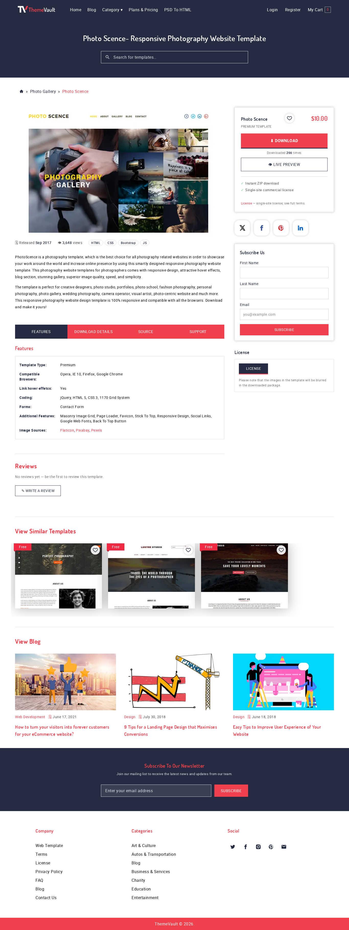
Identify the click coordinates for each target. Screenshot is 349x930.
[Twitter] (233, 847)
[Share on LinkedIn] (300, 228)
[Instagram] (258, 847)
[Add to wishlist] (289, 118)
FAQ (39, 880)
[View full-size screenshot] (119, 171)
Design (130, 716)
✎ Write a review (37, 490)
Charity (138, 880)
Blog (91, 10)
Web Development (30, 716)
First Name (249, 262)
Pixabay (82, 430)
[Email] (284, 847)
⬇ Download (284, 140)
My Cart (318, 10)
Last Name (249, 283)
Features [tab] (41, 331)
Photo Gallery (43, 91)
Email (251, 304)
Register (293, 10)
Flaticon (67, 430)
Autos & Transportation (154, 854)
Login (272, 10)
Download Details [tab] (93, 331)
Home (75, 10)
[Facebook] (245, 847)
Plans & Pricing (143, 10)
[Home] (21, 91)
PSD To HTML (178, 10)
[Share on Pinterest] (281, 228)
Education (141, 889)
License (246, 203)
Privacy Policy (49, 871)
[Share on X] (242, 228)
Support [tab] (198, 331)
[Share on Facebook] (261, 228)
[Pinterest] (271, 847)
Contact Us (46, 897)
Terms (42, 854)
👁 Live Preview (284, 164)
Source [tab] (145, 331)
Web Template (49, 845)
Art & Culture (144, 845)
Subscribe (284, 329)
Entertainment (145, 897)
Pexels (96, 430)
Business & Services (151, 871)
